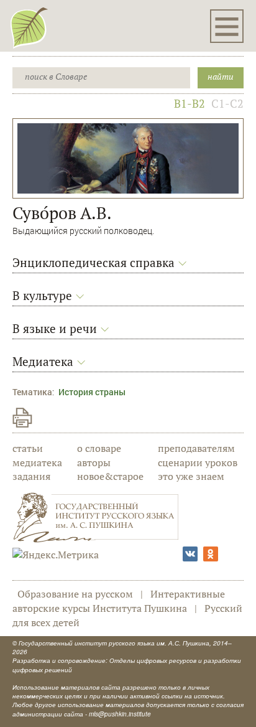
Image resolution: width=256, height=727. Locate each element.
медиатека (37, 462)
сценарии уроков (197, 462)
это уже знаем (191, 476)
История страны (92, 392)
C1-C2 (227, 103)
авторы (94, 462)
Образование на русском (75, 594)
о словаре (99, 448)
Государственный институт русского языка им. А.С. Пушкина (114, 643)
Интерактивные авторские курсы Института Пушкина (118, 601)
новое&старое (110, 476)
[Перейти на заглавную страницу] (29, 27)
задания (31, 476)
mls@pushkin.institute (120, 714)
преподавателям (196, 448)
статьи (27, 448)
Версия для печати (22, 418)
